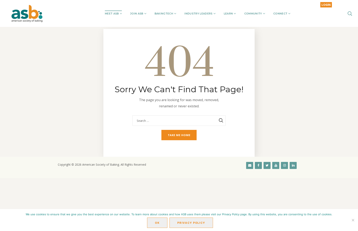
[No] (353, 220)
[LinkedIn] (293, 165)
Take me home (179, 135)
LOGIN (326, 5)
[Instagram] (284, 165)
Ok (157, 222)
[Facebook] (258, 165)
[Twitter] (267, 165)
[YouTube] (275, 165)
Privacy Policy (191, 222)
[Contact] (249, 165)
